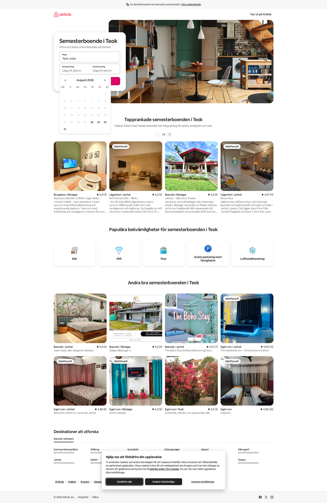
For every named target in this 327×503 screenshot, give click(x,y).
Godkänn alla (124, 481)
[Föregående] (157, 134)
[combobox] (89, 58)
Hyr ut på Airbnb (260, 14)
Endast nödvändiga (164, 481)
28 (91, 122)
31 (65, 129)
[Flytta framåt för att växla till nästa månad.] (105, 80)
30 (105, 122)
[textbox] (74, 70)
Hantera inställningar (202, 481)
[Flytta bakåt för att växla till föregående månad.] (65, 80)
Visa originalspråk (191, 4)
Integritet (83, 497)
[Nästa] (169, 134)
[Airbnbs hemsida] (62, 14)
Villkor (95, 497)
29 (98, 122)
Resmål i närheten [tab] (64, 438)
